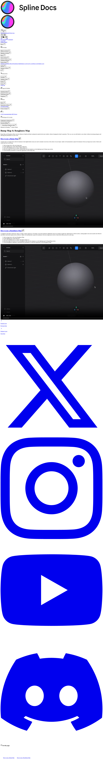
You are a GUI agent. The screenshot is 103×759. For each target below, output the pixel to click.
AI (1, 70)
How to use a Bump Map (9, 139)
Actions (2, 83)
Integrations (3, 96)
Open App (12, 33)
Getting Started (4, 42)
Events (2, 81)
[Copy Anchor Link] (19, 138)
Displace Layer (23, 63)
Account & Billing (4, 122)
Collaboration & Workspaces (6, 120)
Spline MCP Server (13, 114)
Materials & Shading (5, 53)
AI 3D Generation (5, 114)
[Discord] (51, 742)
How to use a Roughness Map (11, 231)
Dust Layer (35, 63)
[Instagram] (51, 538)
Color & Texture (4, 57)
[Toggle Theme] (3, 37)
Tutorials (2, 33)
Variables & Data (4, 79)
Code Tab (3, 85)
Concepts (3, 77)
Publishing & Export (5, 94)
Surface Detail (3, 62)
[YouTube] (51, 640)
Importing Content (4, 91)
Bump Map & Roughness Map (13, 63)
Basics (2, 44)
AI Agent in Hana (4, 106)
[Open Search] (2, 35)
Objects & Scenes (4, 50)
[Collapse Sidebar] (6, 37)
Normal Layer (4, 63)
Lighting (2, 65)
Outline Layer (41, 63)
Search (4, 31)
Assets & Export (4, 108)
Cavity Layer (30, 63)
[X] (51, 436)
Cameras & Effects (4, 68)
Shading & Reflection (5, 60)
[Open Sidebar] (4, 35)
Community (7, 33)
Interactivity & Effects (5, 105)
